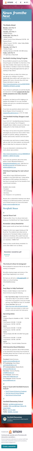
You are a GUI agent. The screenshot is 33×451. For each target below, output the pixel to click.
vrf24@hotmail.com (8, 372)
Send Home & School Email (13, 395)
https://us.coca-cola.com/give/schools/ (17, 306)
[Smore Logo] (9, 2)
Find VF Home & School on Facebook (16, 391)
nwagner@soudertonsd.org (10, 113)
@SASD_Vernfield (13, 412)
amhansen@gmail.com (9, 369)
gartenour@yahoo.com (9, 167)
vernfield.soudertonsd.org (16, 404)
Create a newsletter (9, 446)
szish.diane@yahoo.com (10, 365)
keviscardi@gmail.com (9, 380)
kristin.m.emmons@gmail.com (11, 204)
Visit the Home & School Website (15, 393)
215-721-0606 (11, 410)
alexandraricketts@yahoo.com (11, 163)
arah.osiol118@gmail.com (11, 376)
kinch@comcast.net (8, 165)
